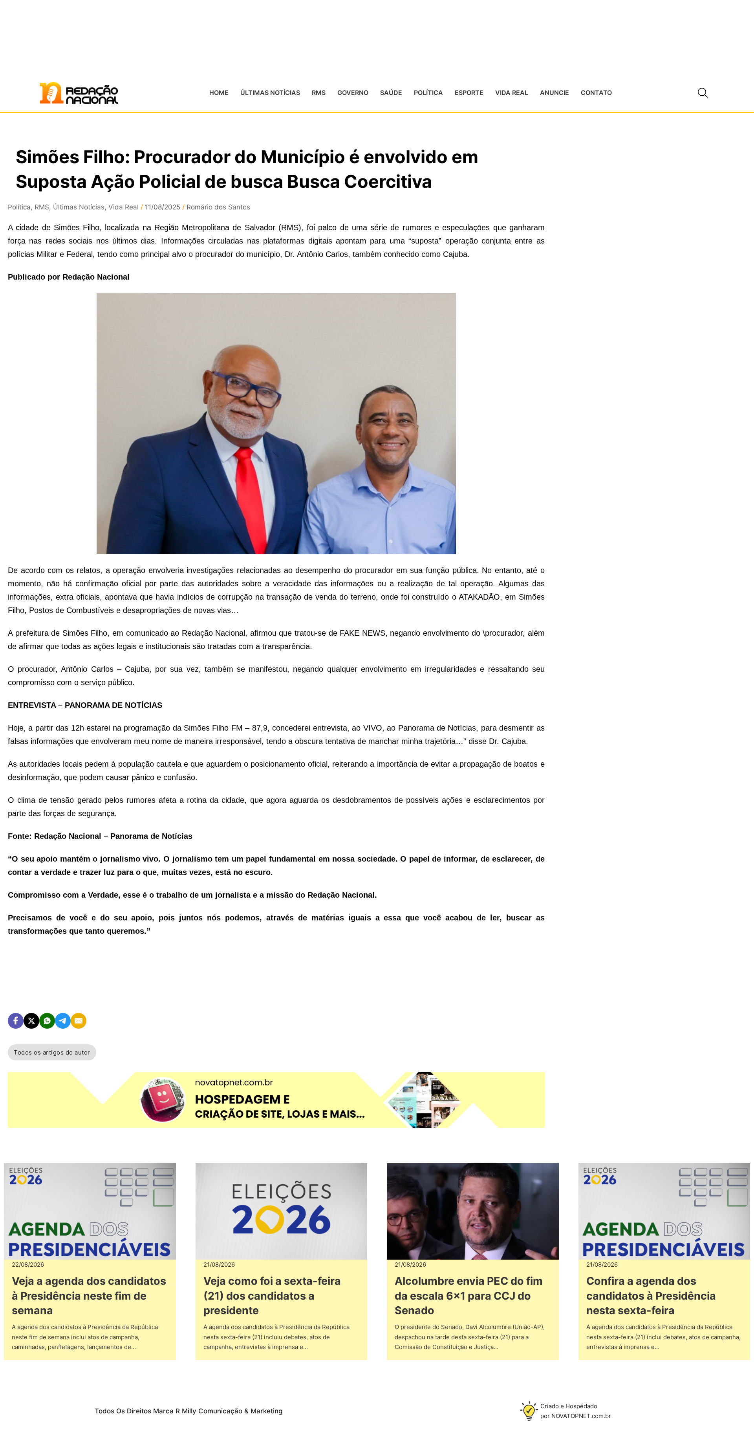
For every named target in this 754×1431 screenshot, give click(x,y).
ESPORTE (469, 92)
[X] (31, 1021)
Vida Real (123, 207)
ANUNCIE (554, 92)
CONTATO (596, 92)
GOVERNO (352, 92)
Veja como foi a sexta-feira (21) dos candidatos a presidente (272, 1296)
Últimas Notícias (78, 207)
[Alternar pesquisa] (702, 93)
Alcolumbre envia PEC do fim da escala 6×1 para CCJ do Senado (469, 1296)
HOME (219, 92)
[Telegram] (63, 1021)
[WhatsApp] (47, 1021)
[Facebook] (16, 1021)
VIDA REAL (511, 92)
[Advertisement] (629, 290)
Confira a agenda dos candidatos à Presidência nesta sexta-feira (651, 1296)
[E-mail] (78, 1021)
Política (19, 207)
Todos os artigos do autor (52, 1052)
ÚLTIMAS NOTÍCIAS (270, 92)
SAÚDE (391, 92)
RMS (319, 92)
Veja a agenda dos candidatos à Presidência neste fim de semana (89, 1296)
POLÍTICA (428, 92)
